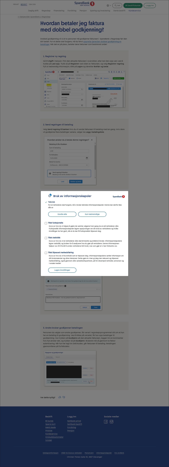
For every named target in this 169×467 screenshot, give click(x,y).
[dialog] (84, 233)
